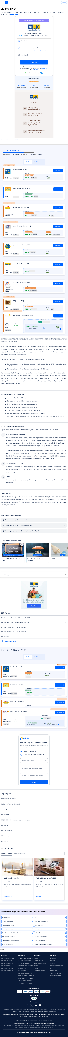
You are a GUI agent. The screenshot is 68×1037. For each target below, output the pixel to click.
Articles (36, 958)
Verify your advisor (55, 973)
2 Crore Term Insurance (41, 936)
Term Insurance (39, 925)
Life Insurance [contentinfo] (8, 960)
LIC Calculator (6, 917)
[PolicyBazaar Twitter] (31, 1005)
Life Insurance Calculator (8, 936)
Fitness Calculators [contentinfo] (25, 960)
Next (34, 782)
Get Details (57, 170)
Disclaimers (6, 575)
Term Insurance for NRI (8, 925)
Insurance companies (40, 963)
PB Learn (36, 968)
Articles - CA (18, 140)
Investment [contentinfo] (7, 965)
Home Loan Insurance (7, 944)
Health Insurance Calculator (26, 975)
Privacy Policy (44, 68)
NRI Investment (9, 140)
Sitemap (52, 960)
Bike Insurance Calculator (25, 983)
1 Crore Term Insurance (8, 921)
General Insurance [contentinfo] (9, 958)
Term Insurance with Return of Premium (12, 932)
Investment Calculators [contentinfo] (26, 958)
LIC (36, 917)
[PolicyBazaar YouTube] (40, 1005)
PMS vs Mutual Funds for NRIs (46, 878)
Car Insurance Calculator (25, 980)
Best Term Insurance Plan (41, 921)
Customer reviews (39, 960)
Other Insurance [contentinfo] (8, 970)
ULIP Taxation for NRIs (11, 878)
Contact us (53, 970)
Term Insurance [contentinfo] (8, 963)
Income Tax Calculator (24, 963)
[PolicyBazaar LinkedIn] (35, 1005)
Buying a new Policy (30, 751)
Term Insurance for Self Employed (10, 940)
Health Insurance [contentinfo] (8, 968)
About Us (53, 958)
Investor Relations (55, 975)
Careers (52, 963)
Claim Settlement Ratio (41, 940)
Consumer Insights (39, 970)
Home (2, 140)
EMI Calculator (22, 968)
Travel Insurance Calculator (25, 978)
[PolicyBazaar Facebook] (27, 1005)
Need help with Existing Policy (34, 754)
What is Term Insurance (41, 932)
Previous (58, 853)
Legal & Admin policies (56, 965)
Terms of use (35, 69)
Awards (36, 965)
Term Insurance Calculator (9, 929)
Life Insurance (38, 929)
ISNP (51, 968)
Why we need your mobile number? (42, 50)
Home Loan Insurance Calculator (43, 944)
